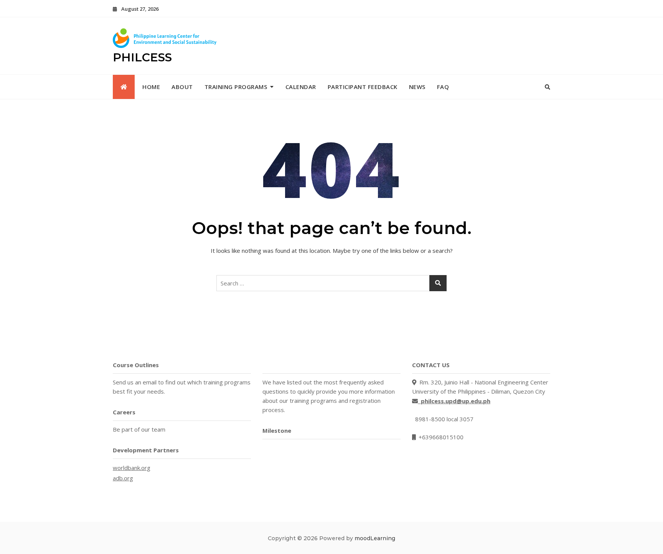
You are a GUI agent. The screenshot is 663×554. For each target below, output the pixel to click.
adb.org (123, 478)
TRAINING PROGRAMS (236, 87)
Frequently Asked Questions (303, 365)
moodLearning (375, 538)
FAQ (443, 87)
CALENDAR (300, 87)
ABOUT (182, 87)
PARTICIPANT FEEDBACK (362, 87)
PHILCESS (142, 57)
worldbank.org (131, 468)
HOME (151, 87)
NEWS (417, 87)
